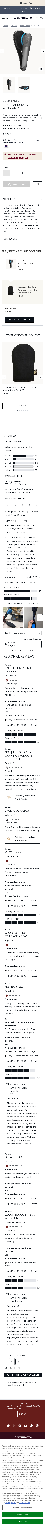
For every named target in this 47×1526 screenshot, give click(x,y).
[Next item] (41, 377)
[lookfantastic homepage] (23, 17)
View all (39, 140)
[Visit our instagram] (20, 1426)
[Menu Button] (2, 17)
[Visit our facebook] (8, 1426)
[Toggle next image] (43, 51)
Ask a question (23, 128)
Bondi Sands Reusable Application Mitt (20, 387)
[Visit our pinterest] (37, 1426)
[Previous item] (4, 377)
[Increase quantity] (22, 173)
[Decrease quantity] (6, 173)
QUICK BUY (23, 406)
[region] (22, 1482)
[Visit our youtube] (25, 1426)
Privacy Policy (10, 1503)
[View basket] (41, 17)
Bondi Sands (25, 26)
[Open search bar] (7, 17)
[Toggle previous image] (2, 51)
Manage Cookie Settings (22, 1507)
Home (5, 26)
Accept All (22, 1521)
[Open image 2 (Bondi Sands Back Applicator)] (24, 85)
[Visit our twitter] (14, 1426)
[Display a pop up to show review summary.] (23, 390)
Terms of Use (24, 1503)
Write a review (9, 128)
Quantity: (8, 168)
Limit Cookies (22, 1514)
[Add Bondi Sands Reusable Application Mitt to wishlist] (41, 346)
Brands (14, 26)
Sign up (22, 1414)
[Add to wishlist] (37, 184)
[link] (37, 17)
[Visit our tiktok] (31, 1426)
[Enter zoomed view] (40, 69)
